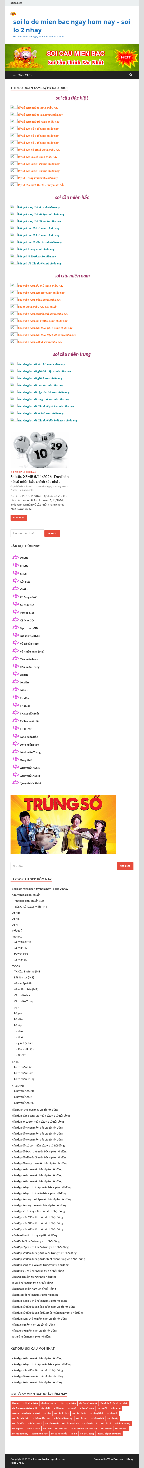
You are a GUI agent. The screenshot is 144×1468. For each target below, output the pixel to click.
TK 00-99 (25, 728)
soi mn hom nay (40, 1433)
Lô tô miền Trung (30, 752)
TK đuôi (25, 705)
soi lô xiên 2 (121, 1428)
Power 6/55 (27, 612)
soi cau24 (102, 1408)
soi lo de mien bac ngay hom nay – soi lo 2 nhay (71, 25)
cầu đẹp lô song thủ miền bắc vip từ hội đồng (39, 1205)
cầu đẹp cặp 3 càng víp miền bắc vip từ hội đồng (41, 1115)
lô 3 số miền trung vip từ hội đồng (32, 1282)
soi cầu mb (112, 1413)
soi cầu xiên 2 (35, 1423)
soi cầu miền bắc (20, 1418)
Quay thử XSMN (30, 783)
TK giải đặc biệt (29, 713)
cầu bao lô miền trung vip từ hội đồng (34, 1235)
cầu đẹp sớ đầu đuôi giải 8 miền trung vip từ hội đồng (44, 1252)
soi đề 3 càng (87, 1433)
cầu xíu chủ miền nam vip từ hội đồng (34, 1330)
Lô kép (24, 690)
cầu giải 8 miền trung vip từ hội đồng (34, 1276)
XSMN (24, 566)
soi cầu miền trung (63, 1418)
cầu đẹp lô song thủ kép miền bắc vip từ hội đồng (41, 1199)
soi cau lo (115, 1408)
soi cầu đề (106, 1423)
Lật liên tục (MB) (30, 635)
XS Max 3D (27, 620)
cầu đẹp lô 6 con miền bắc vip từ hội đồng (37, 1175)
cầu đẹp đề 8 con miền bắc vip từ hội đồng (37, 1139)
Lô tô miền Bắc (29, 736)
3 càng (15, 1403)
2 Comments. (27, 490)
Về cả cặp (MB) (29, 643)
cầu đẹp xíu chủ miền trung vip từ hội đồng (38, 1270)
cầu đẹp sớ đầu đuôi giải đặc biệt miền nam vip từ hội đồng (47, 1312)
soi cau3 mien (87, 1408)
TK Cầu (16, 966)
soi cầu (47, 1413)
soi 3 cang (59, 1408)
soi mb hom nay (20, 1433)
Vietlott (25, 589)
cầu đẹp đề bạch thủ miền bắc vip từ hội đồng (39, 1151)
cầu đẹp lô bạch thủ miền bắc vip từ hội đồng (39, 1193)
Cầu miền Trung (30, 667)
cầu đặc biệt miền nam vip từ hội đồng (35, 1294)
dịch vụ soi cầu (68, 1403)
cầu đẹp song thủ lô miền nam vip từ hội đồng (39, 1318)
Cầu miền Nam (29, 659)
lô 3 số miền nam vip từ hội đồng (31, 1336)
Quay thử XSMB (30, 767)
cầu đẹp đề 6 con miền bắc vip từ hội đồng (37, 1133)
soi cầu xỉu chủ (90, 1423)
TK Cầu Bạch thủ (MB (27, 971)
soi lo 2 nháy (33, 1428)
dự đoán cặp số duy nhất (24, 1408)
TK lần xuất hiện (30, 721)
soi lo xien (106, 1428)
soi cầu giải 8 (96, 1413)
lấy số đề (45, 1408)
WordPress (113, 1459)
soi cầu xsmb (51, 1423)
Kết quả (25, 581)
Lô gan (24, 674)
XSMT (24, 573)
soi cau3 (72, 1408)
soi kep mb (17, 1428)
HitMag (129, 1459)
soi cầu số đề (97, 1418)
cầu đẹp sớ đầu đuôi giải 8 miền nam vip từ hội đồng (43, 1306)
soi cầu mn (81, 1418)
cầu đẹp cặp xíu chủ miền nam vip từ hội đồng (39, 1300)
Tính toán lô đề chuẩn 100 (28, 900)
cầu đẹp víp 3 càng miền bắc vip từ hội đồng (38, 1211)
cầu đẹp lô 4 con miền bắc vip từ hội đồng (37, 1169)
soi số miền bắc (59, 1433)
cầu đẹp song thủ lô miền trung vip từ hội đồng (40, 1264)
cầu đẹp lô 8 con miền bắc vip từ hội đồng (37, 1181)
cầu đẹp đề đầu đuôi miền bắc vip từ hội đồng (39, 1157)
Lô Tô (15, 1061)
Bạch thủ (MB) (29, 628)
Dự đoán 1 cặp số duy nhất (114, 1403)
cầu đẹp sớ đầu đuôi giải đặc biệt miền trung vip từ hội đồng (48, 1258)
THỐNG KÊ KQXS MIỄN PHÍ (30, 906)
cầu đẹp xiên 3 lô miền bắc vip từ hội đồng (37, 1223)
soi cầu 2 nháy (61, 1413)
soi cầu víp (112, 1418)
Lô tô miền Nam (29, 744)
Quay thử (26, 760)
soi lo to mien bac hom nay (84, 1428)
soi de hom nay (122, 1423)
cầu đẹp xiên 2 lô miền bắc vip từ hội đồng (37, 1217)
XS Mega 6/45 (28, 597)
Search (52, 533)
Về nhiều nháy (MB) (32, 651)
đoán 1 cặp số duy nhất (109, 1433)
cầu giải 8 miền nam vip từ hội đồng (33, 1324)
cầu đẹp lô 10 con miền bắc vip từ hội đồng (38, 1121)
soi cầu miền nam (41, 1418)
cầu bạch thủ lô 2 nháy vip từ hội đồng (35, 1109)
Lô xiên (24, 682)
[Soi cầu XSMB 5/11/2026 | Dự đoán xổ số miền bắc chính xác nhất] (40, 451)
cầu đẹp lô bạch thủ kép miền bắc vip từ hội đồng (41, 1187)
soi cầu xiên (18, 1423)
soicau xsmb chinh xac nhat (26, 1413)
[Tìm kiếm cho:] (72, 866)
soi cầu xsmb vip (70, 1423)
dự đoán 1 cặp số (88, 1403)
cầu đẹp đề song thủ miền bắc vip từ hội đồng (39, 1163)
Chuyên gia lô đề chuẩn (23, 472)
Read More (18, 517)
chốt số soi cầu (30, 1403)
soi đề (74, 1433)
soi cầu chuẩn (79, 1413)
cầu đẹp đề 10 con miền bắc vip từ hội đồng (38, 1145)
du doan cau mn (49, 1403)
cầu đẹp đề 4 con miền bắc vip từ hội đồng (37, 1127)
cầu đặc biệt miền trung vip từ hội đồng (36, 1241)
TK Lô (15, 1008)
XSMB (24, 558)
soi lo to (47, 1428)
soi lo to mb (61, 1428)
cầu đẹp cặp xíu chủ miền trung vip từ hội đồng (40, 1247)
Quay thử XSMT (30, 775)
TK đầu (24, 698)
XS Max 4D (27, 604)
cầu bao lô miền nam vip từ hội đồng (34, 1288)
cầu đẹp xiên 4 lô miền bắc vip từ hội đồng (37, 1229)
